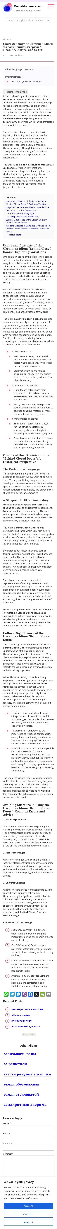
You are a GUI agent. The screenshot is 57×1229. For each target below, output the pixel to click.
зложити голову (21, 1020)
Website (7, 1143)
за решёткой (15, 1063)
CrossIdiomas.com (28, 6)
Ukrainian (29, 1034)
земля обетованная (21, 1084)
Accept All (28, 1205)
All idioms (7, 39)
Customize (28, 1214)
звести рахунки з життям (27, 1009)
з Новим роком (20, 1015)
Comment (8, 1153)
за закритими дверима (25, 1026)
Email (6, 1133)
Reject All (28, 1222)
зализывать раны (19, 1053)
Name (7, 1123)
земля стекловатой (21, 1094)
